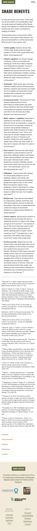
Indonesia (9, 521)
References (6, 449)
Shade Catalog (8, 2)
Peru (9, 523)
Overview (5, 435)
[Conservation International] (10, 491)
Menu (33, 2)
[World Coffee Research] (18, 499)
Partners (5, 444)
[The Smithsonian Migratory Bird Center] (27, 491)
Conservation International (14, 477)
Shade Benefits (7, 439)
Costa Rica (9, 518)
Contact (5, 454)
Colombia (9, 515)
